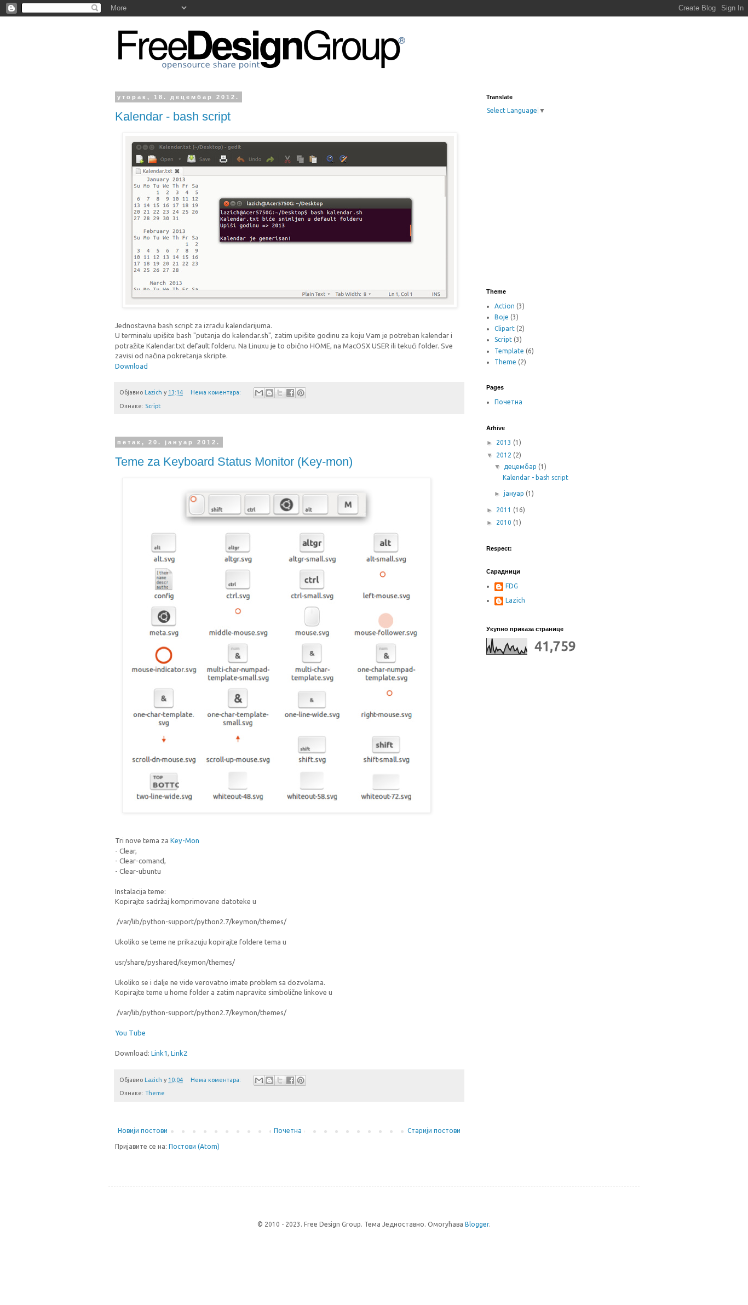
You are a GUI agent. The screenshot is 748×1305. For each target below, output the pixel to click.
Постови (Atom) (194, 1146)
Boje (501, 316)
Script (152, 406)
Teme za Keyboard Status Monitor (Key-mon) (234, 461)
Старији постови (434, 1130)
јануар (515, 493)
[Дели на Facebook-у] (290, 392)
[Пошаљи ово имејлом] (259, 392)
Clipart (504, 328)
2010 (504, 522)
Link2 (179, 1053)
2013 (504, 442)
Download (131, 366)
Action (504, 306)
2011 (504, 509)
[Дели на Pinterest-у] (300, 392)
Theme (155, 1093)
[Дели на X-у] (279, 392)
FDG (511, 585)
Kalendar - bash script (173, 116)
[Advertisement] (568, 200)
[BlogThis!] (269, 392)
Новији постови (143, 1130)
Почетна (288, 1130)
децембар (521, 466)
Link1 (159, 1053)
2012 (504, 455)
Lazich (515, 600)
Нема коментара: (217, 392)
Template (509, 350)
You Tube (130, 1033)
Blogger (477, 1224)
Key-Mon (184, 840)
